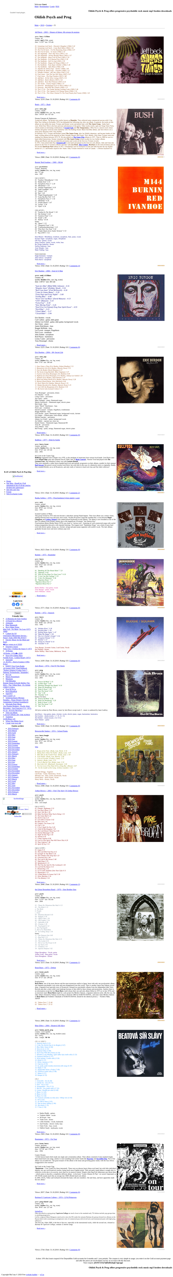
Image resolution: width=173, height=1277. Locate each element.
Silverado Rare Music (14, 704)
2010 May (11, 735)
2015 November (14, 788)
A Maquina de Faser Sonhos (16, 619)
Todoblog (9, 717)
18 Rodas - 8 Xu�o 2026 (12, 653)
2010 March (12, 731)
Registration (44, 7)
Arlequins (9, 623)
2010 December (14, 750)
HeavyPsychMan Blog (14, 656)
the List (8, 675)
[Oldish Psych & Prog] (18, 804)
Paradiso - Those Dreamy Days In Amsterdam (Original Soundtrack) (15, 701)
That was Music (12, 713)
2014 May (11, 758)
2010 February (13, 729)
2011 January (13, 752)
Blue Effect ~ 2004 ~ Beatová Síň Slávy (50, 1026)
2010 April (12, 733)
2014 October (13, 769)
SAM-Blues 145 (9, 719)
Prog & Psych (11, 689)
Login (52, 7)
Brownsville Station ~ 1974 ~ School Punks (51, 731)
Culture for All (11, 634)
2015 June (11, 786)
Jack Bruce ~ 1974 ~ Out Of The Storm (50, 666)
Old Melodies (11, 681)
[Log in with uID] (13, 604)
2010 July (11, 739)
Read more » (41, 97)
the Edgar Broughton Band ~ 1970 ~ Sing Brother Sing (55, 890)
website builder (31, 1275)
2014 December (14, 773)
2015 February (13, 777)
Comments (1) (74, 962)
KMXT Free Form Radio (15, 666)
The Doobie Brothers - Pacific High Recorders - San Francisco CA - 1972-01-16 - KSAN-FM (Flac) (17, 708)
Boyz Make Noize (12, 627)
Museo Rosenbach (12, 677)
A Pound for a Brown (14, 621)
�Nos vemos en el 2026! (12, 644)
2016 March (12, 794)
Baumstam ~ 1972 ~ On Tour (46, 1139)
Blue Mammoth (11, 625)
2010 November (14, 748)
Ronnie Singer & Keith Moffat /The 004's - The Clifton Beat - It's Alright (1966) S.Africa (16, 685)
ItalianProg (38, 1211)
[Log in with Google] (22, 604)
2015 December (14, 790)
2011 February (13, 754)
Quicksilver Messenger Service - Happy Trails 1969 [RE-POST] (15, 637)
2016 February (13, 792)
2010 (42, 25)
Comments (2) (74, 493)
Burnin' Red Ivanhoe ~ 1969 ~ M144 (49, 162)
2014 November (14, 771)
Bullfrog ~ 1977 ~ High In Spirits (47, 440)
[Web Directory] (27, 814)
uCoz (42, 1275)
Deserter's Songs (12, 647)
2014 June (11, 760)
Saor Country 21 (9, 696)
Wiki (36, 747)
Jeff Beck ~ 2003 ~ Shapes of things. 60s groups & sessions (57, 32)
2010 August (12, 741)
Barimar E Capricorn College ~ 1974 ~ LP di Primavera (55, 1197)
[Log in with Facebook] (17, 604)
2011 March (12, 756)
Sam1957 (9, 694)
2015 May (11, 783)
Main (36, 7)
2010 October (13, 745)
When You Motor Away (14, 721)
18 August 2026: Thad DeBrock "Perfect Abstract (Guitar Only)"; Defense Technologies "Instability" (16, 670)
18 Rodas (9, 651)
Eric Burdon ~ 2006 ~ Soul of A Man (49, 271)
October (49, 25)
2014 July (11, 762)
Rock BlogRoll (11, 691)
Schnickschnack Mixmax (15, 698)
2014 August (12, 764)
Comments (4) (74, 266)
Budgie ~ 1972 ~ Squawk (44, 613)
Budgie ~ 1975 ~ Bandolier (45, 555)
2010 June (11, 737)
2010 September (14, 743)
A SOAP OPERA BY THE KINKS (16, 715)
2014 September (14, 767)
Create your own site (13, 723)
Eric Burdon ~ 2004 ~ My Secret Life (49, 352)
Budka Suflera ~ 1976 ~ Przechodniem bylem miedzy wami (57, 498)
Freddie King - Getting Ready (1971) (17, 658)
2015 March (12, 779)
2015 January (13, 775)
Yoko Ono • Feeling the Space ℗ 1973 (17, 649)
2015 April (12, 781)
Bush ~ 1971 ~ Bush (42, 104)
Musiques (9, 679)
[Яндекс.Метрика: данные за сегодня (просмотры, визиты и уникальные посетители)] (23, 808)
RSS (57, 7)
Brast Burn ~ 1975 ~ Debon (45, 968)
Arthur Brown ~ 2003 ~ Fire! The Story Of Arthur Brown (56, 791)
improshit (9, 660)
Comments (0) (74, 99)
